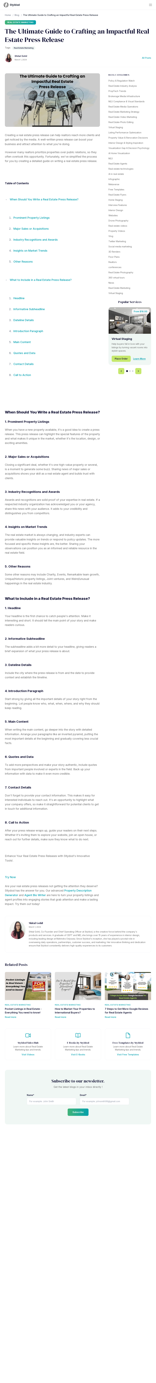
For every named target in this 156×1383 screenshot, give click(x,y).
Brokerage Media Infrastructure (124, 96)
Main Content (22, 342)
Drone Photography (118, 220)
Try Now (10, 877)
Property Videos (116, 231)
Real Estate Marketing (20, 22)
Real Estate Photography (120, 272)
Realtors (112, 262)
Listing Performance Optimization (124, 132)
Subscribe (78, 1112)
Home (8, 15)
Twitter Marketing (117, 241)
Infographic (114, 179)
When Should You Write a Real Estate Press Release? (44, 199)
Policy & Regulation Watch (121, 80)
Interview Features (117, 205)
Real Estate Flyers (117, 194)
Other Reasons (23, 261)
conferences (114, 267)
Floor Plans (114, 257)
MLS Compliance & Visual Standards (126, 101)
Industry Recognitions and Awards (35, 239)
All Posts (146, 58)
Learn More (139, 358)
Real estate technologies (120, 168)
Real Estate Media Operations (123, 106)
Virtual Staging (115, 127)
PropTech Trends (117, 91)
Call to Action (22, 375)
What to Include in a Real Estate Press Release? (41, 279)
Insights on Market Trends (30, 250)
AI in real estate (116, 174)
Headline (19, 298)
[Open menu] (150, 5)
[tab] (127, 371)
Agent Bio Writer (35, 895)
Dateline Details (23, 320)
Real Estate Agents (117, 163)
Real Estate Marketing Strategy (123, 111)
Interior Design (115, 210)
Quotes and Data (24, 353)
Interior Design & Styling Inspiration (125, 143)
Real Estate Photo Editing (120, 122)
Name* (30, 1095)
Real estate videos (117, 225)
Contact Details (23, 364)
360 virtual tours (116, 277)
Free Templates (116, 189)
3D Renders (114, 251)
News (111, 282)
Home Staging (115, 200)
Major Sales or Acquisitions (31, 228)
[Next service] (138, 371)
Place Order (121, 358)
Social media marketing (120, 246)
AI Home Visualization (119, 153)
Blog (17, 15)
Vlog (110, 236)
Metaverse (113, 184)
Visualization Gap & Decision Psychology (128, 148)
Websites (113, 215)
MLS (110, 158)
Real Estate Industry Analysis (122, 86)
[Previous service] (121, 371)
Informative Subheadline (29, 309)
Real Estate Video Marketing (122, 117)
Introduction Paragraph (28, 331)
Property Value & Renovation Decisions (128, 137)
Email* (83, 1095)
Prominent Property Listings (31, 217)
